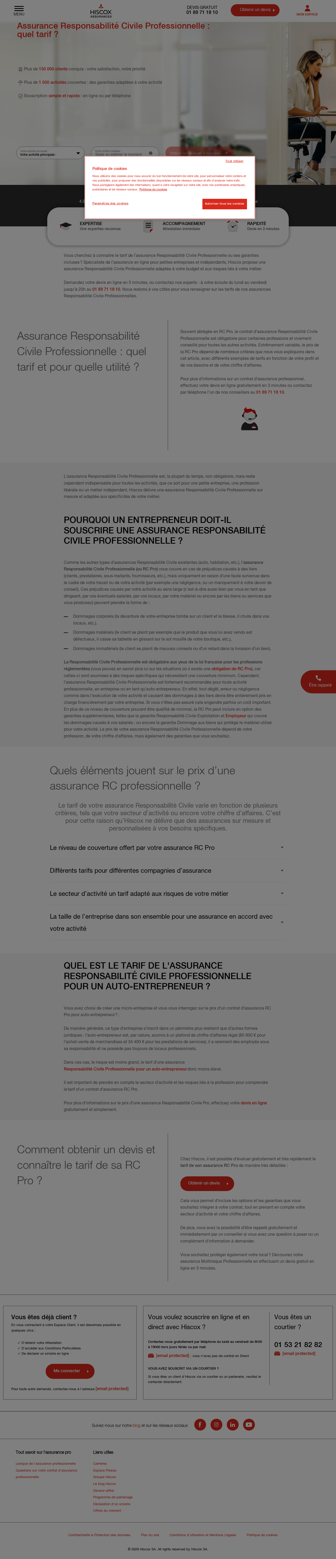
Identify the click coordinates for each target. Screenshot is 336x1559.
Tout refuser (234, 161)
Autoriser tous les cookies (224, 203)
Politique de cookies (153, 189)
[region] (170, 187)
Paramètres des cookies (110, 203)
